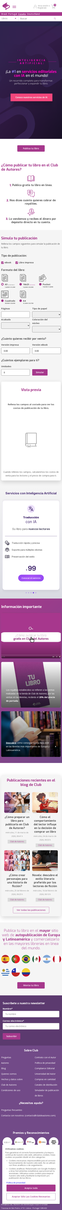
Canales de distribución (46, 1084)
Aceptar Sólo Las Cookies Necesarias (31, 1196)
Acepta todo (31, 1188)
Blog (3, 1068)
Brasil (4, 13)
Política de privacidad (15, 1183)
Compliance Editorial (45, 1068)
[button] (26, 592)
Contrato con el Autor (45, 1057)
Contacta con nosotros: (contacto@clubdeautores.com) (28, 1115)
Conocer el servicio (31, 583)
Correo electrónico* (13, 1021)
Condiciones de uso (10, 1090)
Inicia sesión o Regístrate (44, 6)
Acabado (6, 319)
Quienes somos (9, 1073)
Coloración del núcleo (40, 321)
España (22, 13)
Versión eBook (40, 344)
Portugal (12, 13)
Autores (5, 1062)
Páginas (5, 308)
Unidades (6, 366)
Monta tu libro (31, 985)
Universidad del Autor (45, 1073)
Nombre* (8, 1009)
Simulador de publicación (47, 1093)
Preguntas (6, 1057)
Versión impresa (10, 344)
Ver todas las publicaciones (31, 910)
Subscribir (11, 1036)
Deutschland (33, 13)
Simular (40, 372)
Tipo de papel (39, 308)
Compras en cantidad (45, 1079)
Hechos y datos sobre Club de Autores (12, 1082)
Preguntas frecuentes (11, 1110)
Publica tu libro (31, 148)
